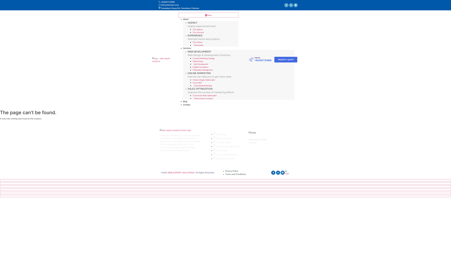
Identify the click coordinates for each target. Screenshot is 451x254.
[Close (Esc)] (225, 190)
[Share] (225, 187)
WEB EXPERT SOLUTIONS (181, 172)
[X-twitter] (291, 5)
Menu (209, 15)
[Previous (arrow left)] (225, 193)
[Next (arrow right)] (225, 196)
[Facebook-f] (286, 5)
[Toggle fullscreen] (225, 183)
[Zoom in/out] (225, 180)
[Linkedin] (296, 5)
